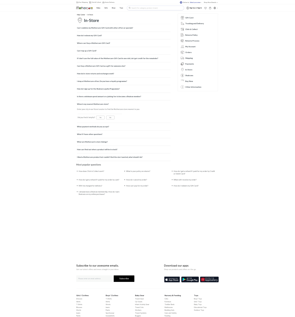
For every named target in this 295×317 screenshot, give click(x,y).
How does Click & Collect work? (91, 171)
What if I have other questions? (89, 134)
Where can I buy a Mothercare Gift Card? (93, 43)
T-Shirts (79, 304)
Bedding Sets (169, 310)
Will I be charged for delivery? (90, 186)
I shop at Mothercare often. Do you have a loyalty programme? (102, 81)
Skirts (78, 302)
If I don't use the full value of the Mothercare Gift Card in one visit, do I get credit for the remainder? (117, 58)
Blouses (79, 307)
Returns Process (192, 41)
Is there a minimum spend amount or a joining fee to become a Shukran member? (109, 96)
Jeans (78, 313)
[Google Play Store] (190, 279)
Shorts (78, 310)
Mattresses (169, 307)
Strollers (138, 310)
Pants (78, 316)
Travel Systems (140, 313)
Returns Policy (191, 35)
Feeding (167, 316)
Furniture (168, 302)
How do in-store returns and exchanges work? (95, 74)
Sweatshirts (110, 316)
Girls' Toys (198, 302)
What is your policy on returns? (138, 171)
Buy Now (189, 81)
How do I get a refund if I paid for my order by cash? (99, 180)
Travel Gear (139, 299)
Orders (188, 52)
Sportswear (110, 313)
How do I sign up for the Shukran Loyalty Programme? (98, 89)
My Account (190, 46)
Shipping (189, 58)
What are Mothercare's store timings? (92, 142)
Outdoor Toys (199, 310)
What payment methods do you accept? (93, 127)
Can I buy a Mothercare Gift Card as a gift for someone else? (101, 66)
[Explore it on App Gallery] (209, 279)
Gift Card (189, 18)
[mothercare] (85, 8)
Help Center (81, 15)
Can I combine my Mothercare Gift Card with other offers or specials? (105, 28)
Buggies (138, 316)
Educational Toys (200, 307)
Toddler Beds (169, 304)
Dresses (79, 299)
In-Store (90, 15)
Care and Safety (171, 313)
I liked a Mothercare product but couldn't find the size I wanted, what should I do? (109, 157)
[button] (205, 8)
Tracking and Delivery (194, 23)
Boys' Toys (198, 299)
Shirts (108, 302)
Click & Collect (191, 29)
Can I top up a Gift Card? (86, 51)
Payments (189, 64)
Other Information (193, 87)
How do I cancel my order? (136, 180)
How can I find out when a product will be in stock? (97, 149)
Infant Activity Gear (142, 304)
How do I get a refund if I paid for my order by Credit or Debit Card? (194, 172)
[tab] (124, 28)
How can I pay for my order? (137, 186)
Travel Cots (139, 307)
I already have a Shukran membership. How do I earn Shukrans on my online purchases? (99, 193)
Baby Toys (198, 304)
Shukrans (189, 75)
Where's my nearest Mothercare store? (93, 104)
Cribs (166, 299)
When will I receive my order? (185, 180)
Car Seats (138, 302)
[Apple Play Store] (172, 279)
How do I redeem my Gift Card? (89, 35)
